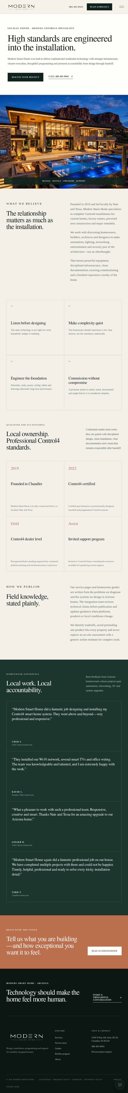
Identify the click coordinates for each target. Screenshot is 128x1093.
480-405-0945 (76, 7)
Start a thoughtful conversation (107, 997)
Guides (58, 1048)
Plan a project (99, 7)
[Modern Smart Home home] (22, 7)
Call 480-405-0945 (61, 76)
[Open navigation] (121, 7)
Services (58, 1037)
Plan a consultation (105, 951)
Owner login (12, 1087)
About (58, 1059)
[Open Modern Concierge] (120, 1085)
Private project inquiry (102, 1052)
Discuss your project (25, 77)
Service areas (61, 1043)
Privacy (118, 1079)
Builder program (62, 1054)
